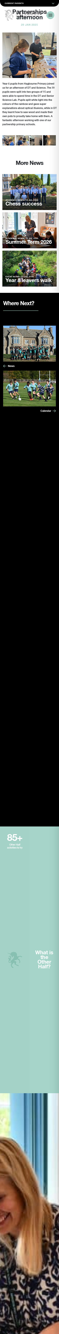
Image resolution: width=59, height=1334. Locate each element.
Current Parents (14, 3)
